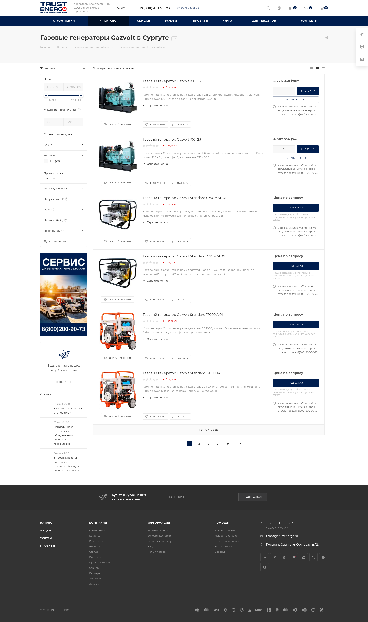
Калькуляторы (157, 551)
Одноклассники (284, 557)
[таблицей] (323, 68)
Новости (94, 546)
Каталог (47, 522)
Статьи (45, 394)
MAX (304, 557)
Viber (313, 557)
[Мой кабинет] (279, 8)
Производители (99, 562)
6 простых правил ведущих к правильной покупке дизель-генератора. (67, 464)
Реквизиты (96, 541)
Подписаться (253, 496)
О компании (97, 530)
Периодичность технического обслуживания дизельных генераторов (64, 435)
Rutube (294, 557)
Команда (95, 535)
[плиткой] (311, 68)
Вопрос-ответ (223, 546)
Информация (159, 522)
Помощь (221, 522)
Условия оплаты (158, 530)
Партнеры (96, 557)
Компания (98, 522)
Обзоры (219, 551)
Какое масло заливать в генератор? (68, 410)
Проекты (47, 545)
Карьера (94, 573)
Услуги (46, 537)
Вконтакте (264, 557)
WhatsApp (323, 557)
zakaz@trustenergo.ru (282, 536)
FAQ (150, 546)
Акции (45, 530)
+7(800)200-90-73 (154, 8)
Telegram (274, 557)
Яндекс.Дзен (264, 567)
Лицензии (96, 578)
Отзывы (94, 567)
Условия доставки (159, 535)
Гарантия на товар (160, 541)
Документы (96, 583)
